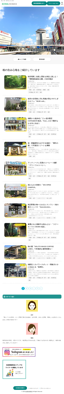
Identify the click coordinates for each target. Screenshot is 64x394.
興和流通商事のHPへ (39, 3)
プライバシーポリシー (45, 388)
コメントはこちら (53, 3)
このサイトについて (33, 388)
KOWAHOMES (20, 388)
